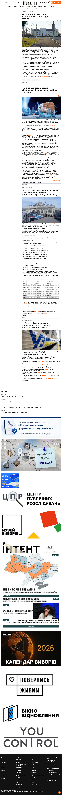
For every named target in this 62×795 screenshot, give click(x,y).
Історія (33, 760)
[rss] (48, 2)
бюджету (30, 135)
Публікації (15, 6)
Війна (32, 768)
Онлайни (34, 6)
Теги (2, 781)
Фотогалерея (34, 784)
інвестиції (40, 182)
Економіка (35, 8)
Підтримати (57, 2)
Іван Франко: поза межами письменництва (13, 396)
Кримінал (18, 774)
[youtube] (44, 2)
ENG (50, 3)
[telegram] (46, 2)
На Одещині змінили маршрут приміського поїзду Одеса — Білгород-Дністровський (37, 325)
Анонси (22, 6)
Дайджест (18, 770)
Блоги (45, 6)
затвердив (53, 125)
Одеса (24, 315)
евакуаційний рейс (53, 47)
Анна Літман (56, 180)
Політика (33, 779)
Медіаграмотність (20, 775)
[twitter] (40, 2)
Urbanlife (18, 759)
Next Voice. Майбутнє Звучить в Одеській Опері (15, 412)
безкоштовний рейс (47, 310)
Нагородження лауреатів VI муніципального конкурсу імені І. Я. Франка (21, 407)
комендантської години (52, 223)
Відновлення (19, 768)
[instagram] (42, 2)
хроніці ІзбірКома (48, 313)
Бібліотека (18, 767)
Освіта (33, 777)
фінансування (52, 174)
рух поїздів (45, 76)
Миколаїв (32, 182)
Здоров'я (33, 772)
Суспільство (19, 784)
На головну (24, 8)
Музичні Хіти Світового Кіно (9, 401)
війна (29, 80)
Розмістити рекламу (52, 778)
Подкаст (18, 779)
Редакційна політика (52, 772)
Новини (9, 6)
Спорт (33, 782)
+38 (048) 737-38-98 (52, 766)
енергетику (47, 153)
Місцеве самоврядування (37, 775)
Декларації (51, 6)
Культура (33, 774)
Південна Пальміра (47, 364)
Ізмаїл (24, 80)
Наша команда (50, 770)
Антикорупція (34, 762)
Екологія (33, 770)
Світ (17, 782)
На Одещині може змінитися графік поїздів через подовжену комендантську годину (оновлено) (40, 192)
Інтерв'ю (27, 6)
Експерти (40, 6)
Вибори (33, 767)
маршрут (24, 303)
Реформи (33, 780)
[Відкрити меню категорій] (1, 2)
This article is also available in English (50, 95)
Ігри (32, 759)
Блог (32, 764)
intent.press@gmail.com (53, 763)
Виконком (25, 182)
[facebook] (38, 2)
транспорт (36, 80)
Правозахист (19, 780)
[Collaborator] (31, 480)
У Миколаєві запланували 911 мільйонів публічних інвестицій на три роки (39, 90)
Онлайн (18, 777)
